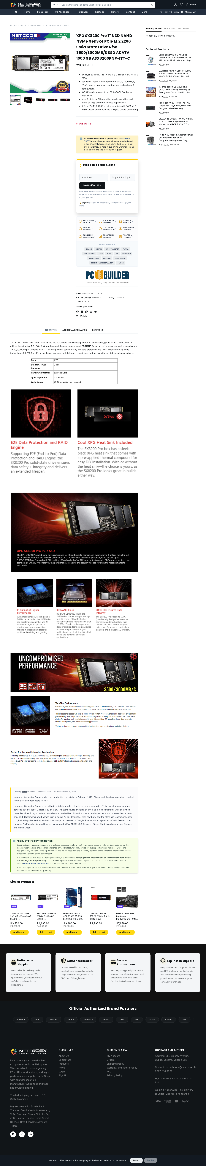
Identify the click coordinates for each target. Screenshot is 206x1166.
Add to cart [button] (19, 932)
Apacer (168, 1019)
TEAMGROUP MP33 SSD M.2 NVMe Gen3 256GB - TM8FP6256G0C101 (20, 917)
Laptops (99, 11)
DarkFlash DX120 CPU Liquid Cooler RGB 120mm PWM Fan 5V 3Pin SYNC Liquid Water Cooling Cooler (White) (175, 57)
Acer (37, 1019)
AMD (122, 1019)
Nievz (24, 791)
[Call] (161, 12)
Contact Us (65, 1059)
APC (184, 1019)
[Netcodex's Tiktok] (22, 1134)
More (144, 11)
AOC (137, 1019)
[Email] (91, 312)
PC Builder (42, 11)
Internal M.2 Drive (102, 297)
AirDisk (106, 1019)
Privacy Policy (115, 1075)
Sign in (85, 203)
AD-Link (54, 1019)
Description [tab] (51, 330)
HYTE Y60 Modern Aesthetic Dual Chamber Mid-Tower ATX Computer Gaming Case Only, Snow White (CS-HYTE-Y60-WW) (176, 137)
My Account (113, 1055)
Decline (150, 1160)
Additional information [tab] (74, 330)
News (62, 1067)
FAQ (109, 1071)
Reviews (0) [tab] (98, 330)
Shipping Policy (115, 1063)
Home (27, 11)
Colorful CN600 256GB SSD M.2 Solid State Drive (100, 916)
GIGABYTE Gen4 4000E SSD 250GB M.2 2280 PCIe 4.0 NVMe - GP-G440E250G (72, 919)
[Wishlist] (181, 4)
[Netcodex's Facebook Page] (13, 1134)
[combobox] (100, 5)
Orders (110, 1059)
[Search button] (152, 5)
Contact (130, 11)
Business (84, 11)
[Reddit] (95, 312)
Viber (176, 12)
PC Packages (62, 11)
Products (64, 1063)
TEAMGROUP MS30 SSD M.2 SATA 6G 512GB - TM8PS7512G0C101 (46, 917)
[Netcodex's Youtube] (30, 1134)
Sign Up (63, 1075)
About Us (64, 1055)
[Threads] (82, 312)
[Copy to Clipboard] (86, 312)
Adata (85, 301)
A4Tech (21, 1019)
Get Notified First (92, 185)
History (115, 11)
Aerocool (88, 1019)
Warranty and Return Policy (122, 1067)
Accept (136, 1160)
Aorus (152, 1019)
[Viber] (171, 12)
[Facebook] (77, 312)
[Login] (175, 4)
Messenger (190, 12)
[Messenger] (182, 12)
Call (166, 12)
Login (62, 1071)
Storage (119, 297)
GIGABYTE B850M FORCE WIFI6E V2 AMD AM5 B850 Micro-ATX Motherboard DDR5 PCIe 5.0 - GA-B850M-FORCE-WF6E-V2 (176, 121)
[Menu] (13, 12)
